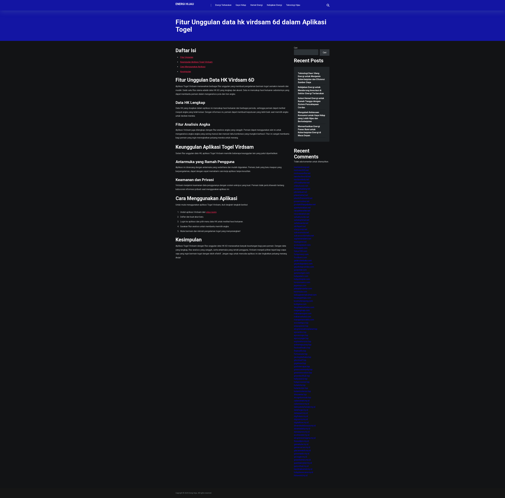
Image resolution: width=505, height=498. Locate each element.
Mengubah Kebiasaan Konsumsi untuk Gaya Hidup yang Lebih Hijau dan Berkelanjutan (311, 117)
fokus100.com (300, 251)
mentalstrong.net (301, 167)
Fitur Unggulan (186, 57)
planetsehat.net (301, 195)
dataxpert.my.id (301, 413)
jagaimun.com (300, 285)
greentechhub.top (302, 376)
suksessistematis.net (304, 235)
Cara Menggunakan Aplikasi (192, 66)
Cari (295, 48)
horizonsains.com (302, 282)
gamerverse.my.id (302, 447)
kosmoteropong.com (303, 301)
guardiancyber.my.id (303, 463)
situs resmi (211, 212)
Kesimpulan (185, 71)
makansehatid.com (302, 316)
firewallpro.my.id (301, 441)
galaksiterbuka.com (303, 260)
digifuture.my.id (301, 416)
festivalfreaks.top (302, 347)
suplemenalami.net (302, 238)
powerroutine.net (301, 201)
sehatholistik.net (301, 217)
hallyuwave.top (300, 379)
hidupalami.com (301, 276)
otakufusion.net (301, 186)
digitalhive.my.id (301, 422)
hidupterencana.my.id (303, 472)
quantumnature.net (302, 207)
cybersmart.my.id (301, 400)
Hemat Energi (256, 5)
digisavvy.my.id (301, 419)
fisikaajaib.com (300, 248)
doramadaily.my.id (302, 428)
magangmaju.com (302, 310)
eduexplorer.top (301, 326)
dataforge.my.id (301, 410)
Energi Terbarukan (223, 5)
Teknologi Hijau (293, 5)
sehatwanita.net (301, 223)
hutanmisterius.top (302, 391)
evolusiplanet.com (302, 245)
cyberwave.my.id (301, 404)
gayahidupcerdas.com (304, 267)
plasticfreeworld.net (303, 198)
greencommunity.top (303, 369)
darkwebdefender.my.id (304, 407)
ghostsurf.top (300, 360)
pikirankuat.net (300, 192)
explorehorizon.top (302, 341)
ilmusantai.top (300, 394)
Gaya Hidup (241, 5)
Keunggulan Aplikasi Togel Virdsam (196, 62)
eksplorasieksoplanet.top (305, 329)
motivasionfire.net (302, 173)
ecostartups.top (301, 323)
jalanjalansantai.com (303, 288)
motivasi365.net (301, 170)
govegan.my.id (300, 457)
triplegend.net (300, 242)
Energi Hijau (185, 3)
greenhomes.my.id (302, 460)
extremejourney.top (302, 344)
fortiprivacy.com (301, 254)
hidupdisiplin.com (302, 279)
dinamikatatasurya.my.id (305, 425)
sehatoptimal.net (301, 220)
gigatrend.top (300, 363)
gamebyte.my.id (301, 444)
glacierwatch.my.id (302, 450)
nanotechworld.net (302, 176)
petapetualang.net (302, 189)
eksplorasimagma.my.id (304, 438)
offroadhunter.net (302, 182)
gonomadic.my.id (301, 453)
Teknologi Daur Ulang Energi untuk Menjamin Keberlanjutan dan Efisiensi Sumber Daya (311, 78)
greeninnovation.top (303, 372)
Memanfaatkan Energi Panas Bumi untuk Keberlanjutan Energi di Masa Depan (309, 131)
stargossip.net (300, 229)
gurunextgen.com (302, 273)
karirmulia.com (300, 291)
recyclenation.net (301, 214)
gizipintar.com (300, 270)
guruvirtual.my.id (301, 466)
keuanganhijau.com (302, 298)
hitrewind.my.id (300, 475)
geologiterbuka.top (302, 357)
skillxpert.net (300, 226)
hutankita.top (299, 385)
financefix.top (300, 351)
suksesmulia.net (301, 232)
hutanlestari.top (301, 388)
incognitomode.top (302, 397)
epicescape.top (301, 335)
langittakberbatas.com (304, 307)
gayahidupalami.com (303, 263)
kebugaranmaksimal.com (305, 295)
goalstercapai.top (302, 366)
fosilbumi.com (300, 257)
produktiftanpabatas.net (305, 204)
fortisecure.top (300, 354)
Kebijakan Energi (274, 5)
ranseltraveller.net (302, 210)
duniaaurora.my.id (302, 432)
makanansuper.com (302, 313)
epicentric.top (300, 332)
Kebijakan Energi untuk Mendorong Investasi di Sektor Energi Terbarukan (311, 90)
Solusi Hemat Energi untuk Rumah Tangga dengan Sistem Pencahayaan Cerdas (311, 103)
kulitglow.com (300, 304)
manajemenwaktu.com (304, 319)
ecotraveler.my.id (301, 435)
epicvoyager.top (301, 338)
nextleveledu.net (301, 179)
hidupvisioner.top (302, 382)
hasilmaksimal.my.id (303, 469)
